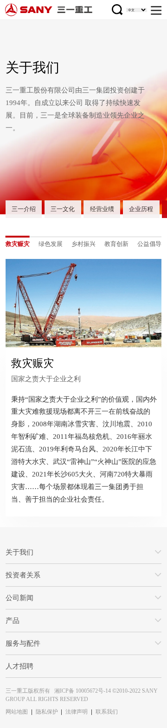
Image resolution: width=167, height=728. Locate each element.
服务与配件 (23, 643)
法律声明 (76, 712)
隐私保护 (47, 712)
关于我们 (19, 552)
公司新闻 (19, 598)
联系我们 (107, 712)
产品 (12, 620)
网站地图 (17, 712)
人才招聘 (19, 666)
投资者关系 (23, 575)
